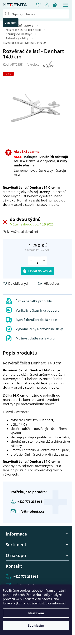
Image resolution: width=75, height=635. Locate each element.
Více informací (56, 603)
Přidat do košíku (40, 271)
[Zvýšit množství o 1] (44, 260)
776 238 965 (30, 502)
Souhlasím (36, 625)
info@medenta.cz (31, 511)
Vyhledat (11, 23)
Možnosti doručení (24, 232)
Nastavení (36, 613)
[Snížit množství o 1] (31, 260)
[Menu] (65, 5)
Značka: (48, 64)
